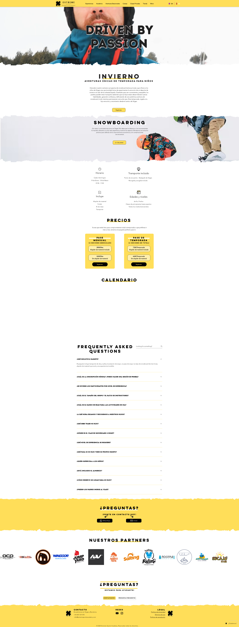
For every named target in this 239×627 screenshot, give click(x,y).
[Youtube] (117, 613)
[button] (112, 4)
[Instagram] (122, 613)
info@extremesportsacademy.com (85, 617)
